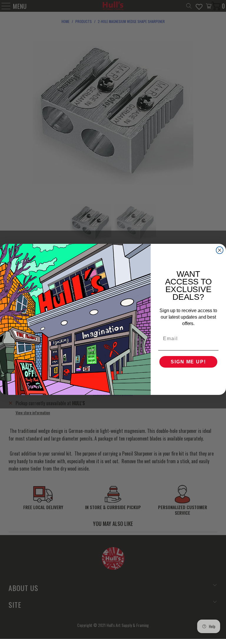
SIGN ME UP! (188, 362)
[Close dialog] (219, 250)
